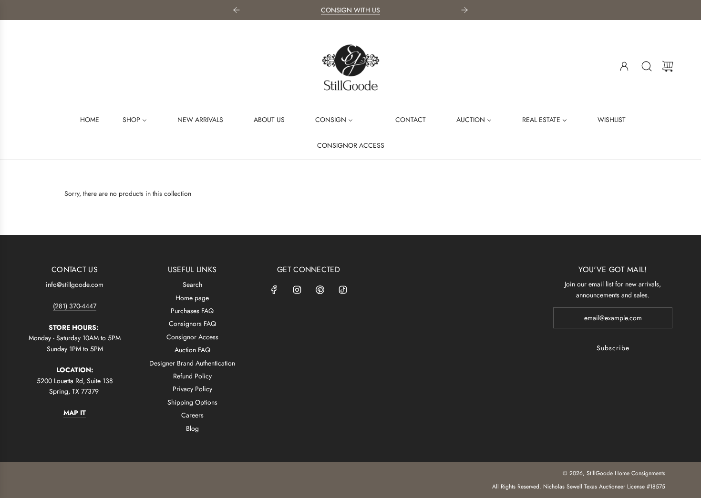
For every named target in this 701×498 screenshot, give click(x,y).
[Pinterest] (319, 289)
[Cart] (667, 66)
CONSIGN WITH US (350, 10)
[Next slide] (464, 10)
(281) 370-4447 (74, 306)
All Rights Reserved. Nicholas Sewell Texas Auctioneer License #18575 (578, 486)
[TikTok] (342, 289)
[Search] (646, 66)
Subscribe (613, 348)
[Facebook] (274, 289)
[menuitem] (83, 119)
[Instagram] (297, 289)
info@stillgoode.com (74, 284)
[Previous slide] (236, 10)
